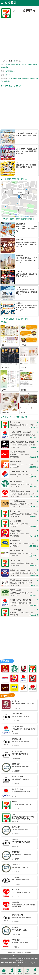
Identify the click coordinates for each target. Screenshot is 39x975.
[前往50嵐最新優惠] (14, 691)
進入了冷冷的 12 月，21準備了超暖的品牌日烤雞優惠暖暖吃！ (26, 229)
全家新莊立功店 (17, 726)
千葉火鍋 (19, 271)
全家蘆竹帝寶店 (17, 789)
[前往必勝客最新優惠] (32, 681)
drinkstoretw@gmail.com (30, 963)
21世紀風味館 (20, 224)
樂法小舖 (23, 367)
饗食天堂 (23, 390)
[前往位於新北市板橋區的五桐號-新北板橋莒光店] (6, 784)
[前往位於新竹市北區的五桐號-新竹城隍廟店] (6, 746)
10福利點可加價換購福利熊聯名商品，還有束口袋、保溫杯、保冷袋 (26, 308)
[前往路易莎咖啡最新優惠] (23, 691)
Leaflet (17, 216)
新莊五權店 (16, 764)
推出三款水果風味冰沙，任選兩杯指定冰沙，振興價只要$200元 (26, 260)
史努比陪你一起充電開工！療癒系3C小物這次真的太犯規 (26, 134)
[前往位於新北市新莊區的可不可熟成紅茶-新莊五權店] (6, 771)
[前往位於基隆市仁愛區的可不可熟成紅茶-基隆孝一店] (6, 935)
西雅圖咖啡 (19, 256)
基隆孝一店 (16, 927)
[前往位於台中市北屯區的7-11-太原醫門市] (6, 809)
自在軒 (4, 390)
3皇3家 (4, 345)
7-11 (17, 131)
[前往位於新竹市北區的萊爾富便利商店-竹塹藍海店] (6, 947)
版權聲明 (20, 953)
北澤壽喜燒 (19, 240)
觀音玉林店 (16, 902)
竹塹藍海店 (16, 940)
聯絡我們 (28, 953)
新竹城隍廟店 (16, 739)
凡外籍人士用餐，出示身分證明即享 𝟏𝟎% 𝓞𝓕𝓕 (26, 275)
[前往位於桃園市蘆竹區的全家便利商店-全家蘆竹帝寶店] (6, 796)
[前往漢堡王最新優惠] (14, 681)
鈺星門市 (15, 814)
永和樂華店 (16, 852)
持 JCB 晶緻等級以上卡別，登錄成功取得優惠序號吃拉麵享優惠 (26, 292)
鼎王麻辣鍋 (5, 412)
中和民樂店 (16, 865)
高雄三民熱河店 (17, 714)
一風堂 (18, 287)
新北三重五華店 (17, 751)
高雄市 (11, 61)
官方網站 (27, 973)
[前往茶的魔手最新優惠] (5, 691)
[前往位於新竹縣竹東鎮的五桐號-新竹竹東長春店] (6, 922)
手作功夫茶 (5, 367)
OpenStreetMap (25, 216)
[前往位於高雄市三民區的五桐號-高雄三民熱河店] (6, 721)
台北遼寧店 (16, 877)
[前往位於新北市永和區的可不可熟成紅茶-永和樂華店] (6, 859)
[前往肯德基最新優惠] (23, 672)
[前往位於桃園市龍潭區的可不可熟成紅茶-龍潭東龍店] (6, 834)
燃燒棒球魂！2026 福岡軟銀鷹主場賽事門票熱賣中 (26, 166)
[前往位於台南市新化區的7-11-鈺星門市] (6, 822)
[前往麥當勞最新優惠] (5, 672)
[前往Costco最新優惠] (5, 681)
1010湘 (23, 412)
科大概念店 (16, 701)
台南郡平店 (16, 839)
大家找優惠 (11, 953)
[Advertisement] (19, 39)
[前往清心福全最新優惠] (32, 691)
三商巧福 (23, 345)
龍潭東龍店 (16, 827)
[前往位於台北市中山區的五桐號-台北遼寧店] (6, 884)
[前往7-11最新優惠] (32, 672)
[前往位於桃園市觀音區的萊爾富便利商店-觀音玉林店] (6, 910)
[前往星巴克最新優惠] (14, 672)
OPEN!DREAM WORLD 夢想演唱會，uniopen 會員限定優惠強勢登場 (27, 151)
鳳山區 (18, 61)
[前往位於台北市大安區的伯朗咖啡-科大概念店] (6, 708)
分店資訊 (19, 973)
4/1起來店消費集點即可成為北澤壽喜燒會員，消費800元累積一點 (26, 244)
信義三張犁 (16, 890)
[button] (19, 197)
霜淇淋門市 (35, 973)
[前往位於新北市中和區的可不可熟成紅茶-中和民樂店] (6, 872)
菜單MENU (11, 973)
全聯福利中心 (20, 303)
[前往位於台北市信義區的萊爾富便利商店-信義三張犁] (6, 897)
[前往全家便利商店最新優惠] (23, 681)
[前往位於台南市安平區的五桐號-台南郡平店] (6, 847)
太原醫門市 (16, 802)
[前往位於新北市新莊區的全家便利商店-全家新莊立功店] (6, 734)
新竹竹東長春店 (17, 915)
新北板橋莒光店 (17, 777)
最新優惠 (4, 973)
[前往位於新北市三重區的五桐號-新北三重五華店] (6, 759)
